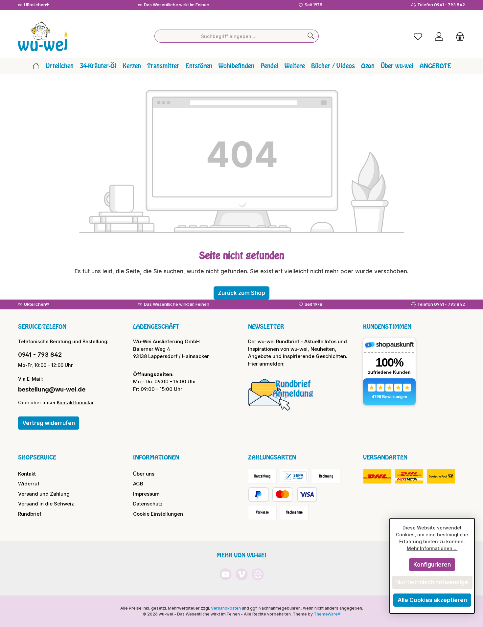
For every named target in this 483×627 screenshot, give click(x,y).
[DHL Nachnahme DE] (441, 476)
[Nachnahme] (294, 512)
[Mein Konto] (439, 36)
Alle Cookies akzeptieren (432, 600)
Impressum (146, 494)
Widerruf (28, 484)
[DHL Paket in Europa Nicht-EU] (409, 476)
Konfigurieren (432, 564)
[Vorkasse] (262, 512)
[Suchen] (311, 36)
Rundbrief (29, 514)
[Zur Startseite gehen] (42, 36)
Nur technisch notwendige (432, 582)
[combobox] (229, 36)
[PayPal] (258, 494)
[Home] (36, 66)
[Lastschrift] (294, 476)
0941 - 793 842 (40, 354)
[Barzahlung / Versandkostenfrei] (262, 476)
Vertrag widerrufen (48, 423)
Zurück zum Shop (241, 293)
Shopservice (37, 457)
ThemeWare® (327, 614)
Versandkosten (226, 608)
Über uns (143, 474)
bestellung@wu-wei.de (51, 389)
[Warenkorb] (458, 36)
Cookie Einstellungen (158, 514)
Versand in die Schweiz (46, 504)
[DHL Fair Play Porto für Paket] (377, 476)
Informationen (156, 457)
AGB (138, 484)
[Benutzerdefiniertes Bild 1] (281, 394)
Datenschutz (148, 504)
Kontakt (27, 474)
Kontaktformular (75, 402)
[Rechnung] (326, 476)
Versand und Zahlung (44, 494)
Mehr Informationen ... (432, 548)
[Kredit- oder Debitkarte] (294, 494)
